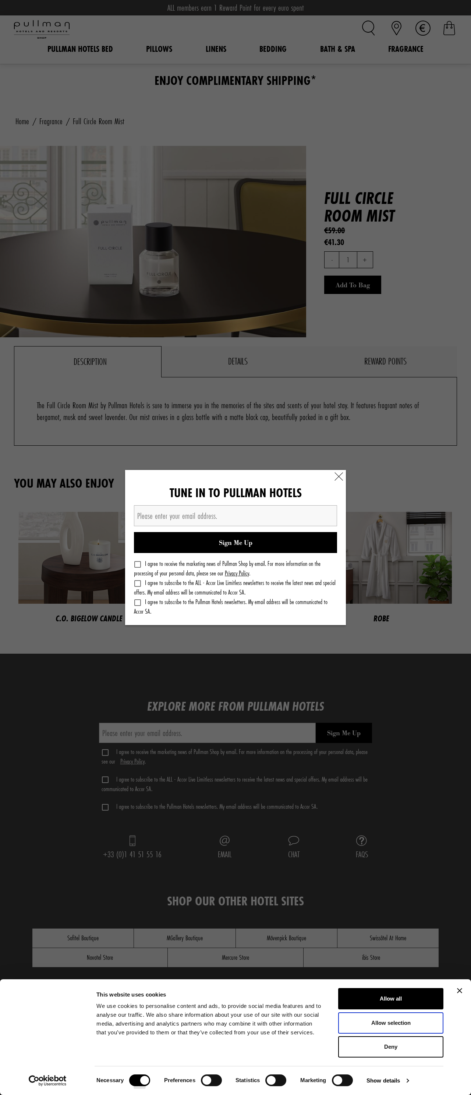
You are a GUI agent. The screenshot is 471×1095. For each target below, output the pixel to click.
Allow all (391, 998)
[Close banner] (459, 990)
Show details (383, 1080)
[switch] (211, 1083)
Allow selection (391, 1023)
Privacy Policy (237, 573)
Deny (390, 1047)
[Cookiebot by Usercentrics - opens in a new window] (47, 1080)
